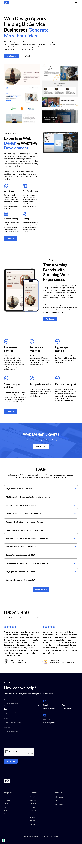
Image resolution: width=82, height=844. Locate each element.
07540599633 (67, 708)
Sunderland (33, 820)
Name (6, 700)
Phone (6, 718)
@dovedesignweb (49, 723)
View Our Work (41, 446)
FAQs (5, 807)
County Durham (34, 797)
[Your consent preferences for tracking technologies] (3, 840)
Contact (6, 814)
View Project (50, 319)
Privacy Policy (44, 836)
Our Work (26, 56)
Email (6, 709)
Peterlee (32, 814)
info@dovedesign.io (49, 708)
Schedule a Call (11, 56)
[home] (6, 2)
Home (6, 797)
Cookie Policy (54, 836)
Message (7, 727)
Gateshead (33, 803)
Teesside (32, 824)
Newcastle (33, 810)
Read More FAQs (41, 589)
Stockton (32, 817)
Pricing (6, 803)
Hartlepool (33, 807)
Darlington (33, 800)
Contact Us (10, 239)
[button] (76, 3)
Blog (5, 810)
